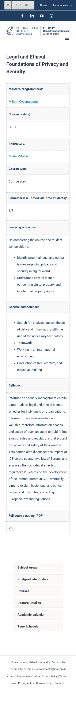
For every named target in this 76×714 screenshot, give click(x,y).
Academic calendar (31, 615)
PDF (11, 528)
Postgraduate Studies (33, 579)
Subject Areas (27, 567)
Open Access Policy (46, 676)
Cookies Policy (44, 683)
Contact (59, 683)
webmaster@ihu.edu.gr (52, 669)
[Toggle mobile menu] (67, 38)
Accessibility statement (20, 676)
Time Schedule (28, 626)
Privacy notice (26, 683)
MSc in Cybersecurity (23, 102)
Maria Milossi (18, 156)
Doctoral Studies (29, 603)
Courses (23, 591)
